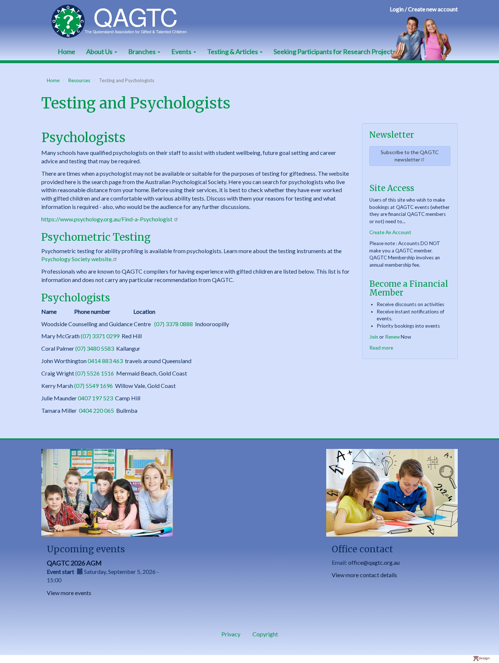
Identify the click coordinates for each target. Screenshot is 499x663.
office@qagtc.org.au (374, 562)
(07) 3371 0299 (100, 335)
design (484, 658)
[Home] (122, 21)
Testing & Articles (233, 51)
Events (182, 51)
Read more (381, 348)
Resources (79, 80)
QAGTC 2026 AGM (74, 563)
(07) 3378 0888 (173, 323)
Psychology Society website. (77, 258)
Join (373, 337)
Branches (142, 51)
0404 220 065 (96, 410)
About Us (100, 51)
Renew (392, 337)
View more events (69, 592)
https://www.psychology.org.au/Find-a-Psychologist (107, 219)
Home (66, 51)
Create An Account (390, 232)
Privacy (230, 633)
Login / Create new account (424, 8)
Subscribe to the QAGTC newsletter (410, 156)
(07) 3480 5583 (94, 348)
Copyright (265, 633)
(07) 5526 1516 (94, 373)
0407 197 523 (95, 398)
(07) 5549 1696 (93, 385)
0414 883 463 (105, 360)
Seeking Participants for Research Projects (335, 51)
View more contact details (364, 574)
